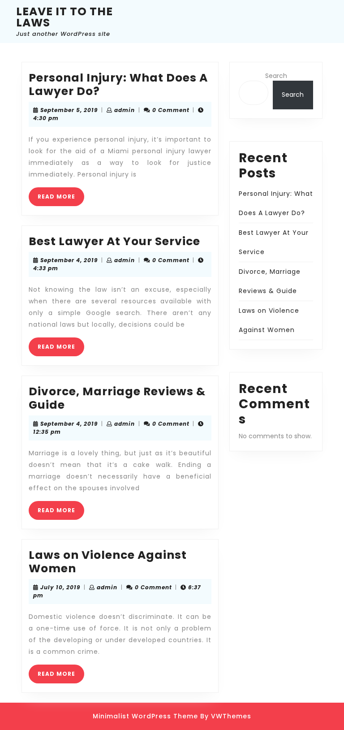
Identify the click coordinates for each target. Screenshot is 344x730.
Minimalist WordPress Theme (145, 716)
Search (276, 75)
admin (124, 110)
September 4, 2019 (69, 260)
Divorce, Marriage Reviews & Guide (117, 398)
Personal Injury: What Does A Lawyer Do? (118, 84)
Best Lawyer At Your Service (114, 241)
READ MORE (61, 199)
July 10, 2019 (60, 587)
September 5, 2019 (69, 110)
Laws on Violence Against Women (108, 561)
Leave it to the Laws (64, 17)
